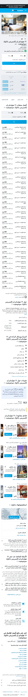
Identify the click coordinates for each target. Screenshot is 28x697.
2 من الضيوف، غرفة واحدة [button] (19, 59)
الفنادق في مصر (23, 662)
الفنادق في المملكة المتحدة (20, 666)
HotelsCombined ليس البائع (19, 680)
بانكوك (24, 694)
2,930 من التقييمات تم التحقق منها (12, 51)
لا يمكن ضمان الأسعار (20, 676)
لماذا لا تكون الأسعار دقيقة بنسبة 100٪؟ (16, 685)
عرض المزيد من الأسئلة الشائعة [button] (14, 594)
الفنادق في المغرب (22, 648)
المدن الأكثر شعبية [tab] (11, 641)
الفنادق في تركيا (23, 654)
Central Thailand (9, 691)
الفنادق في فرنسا (22, 664)
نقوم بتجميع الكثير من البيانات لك (18, 683)
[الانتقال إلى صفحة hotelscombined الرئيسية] (17, 10)
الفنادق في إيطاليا (22, 668)
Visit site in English (13, 7)
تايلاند (18, 691)
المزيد (25, 314)
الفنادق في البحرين (22, 660)
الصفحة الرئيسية (24, 691)
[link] (17, 437)
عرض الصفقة (8, 434)
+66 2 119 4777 (22, 49)
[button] (1, 6)
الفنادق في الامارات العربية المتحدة (19, 658)
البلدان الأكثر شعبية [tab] (22, 641)
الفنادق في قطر (23, 650)
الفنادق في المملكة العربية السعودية (18, 652)
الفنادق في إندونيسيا (22, 656)
